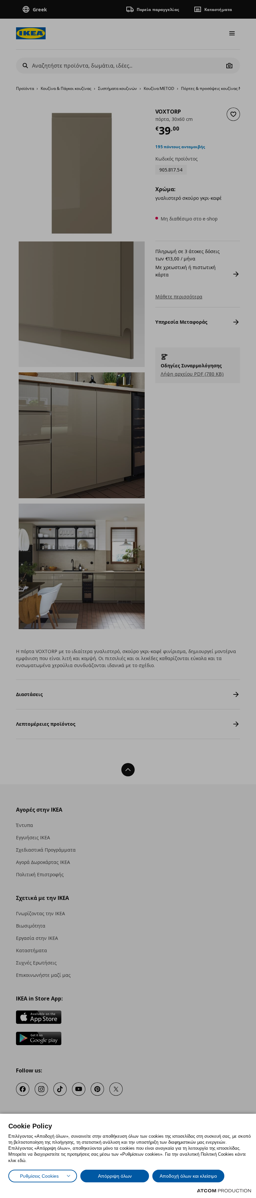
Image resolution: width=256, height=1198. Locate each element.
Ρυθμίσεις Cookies (39, 1176)
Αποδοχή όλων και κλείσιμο (188, 1176)
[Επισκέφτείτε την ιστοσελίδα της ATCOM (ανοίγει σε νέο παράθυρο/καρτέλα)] (224, 1190)
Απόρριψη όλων (115, 1176)
